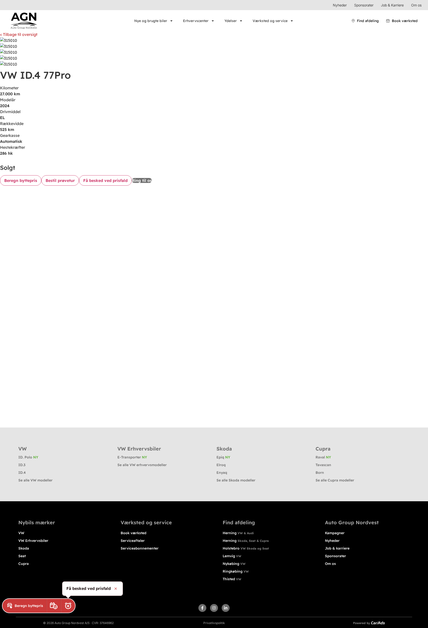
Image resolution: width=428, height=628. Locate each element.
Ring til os (142, 180)
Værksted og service (270, 21)
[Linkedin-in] (226, 608)
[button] (24, 606)
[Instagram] (214, 608)
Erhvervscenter (196, 21)
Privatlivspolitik (214, 623)
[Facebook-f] (202, 608)
